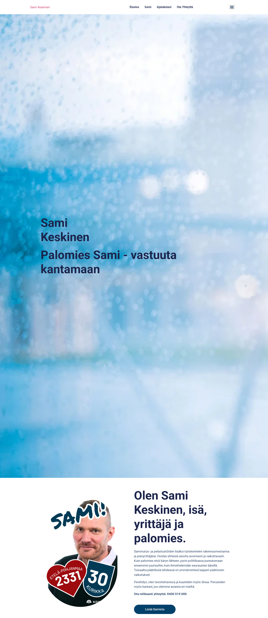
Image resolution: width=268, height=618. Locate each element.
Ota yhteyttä (185, 7)
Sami (148, 7)
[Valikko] (232, 7)
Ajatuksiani (164, 7)
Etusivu (134, 7)
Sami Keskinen (40, 7)
